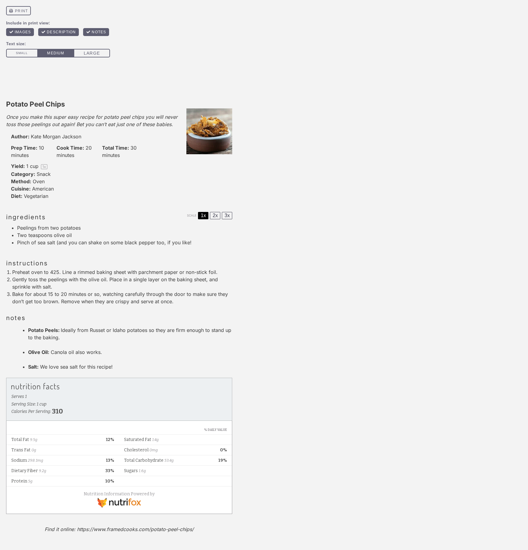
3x (227, 215)
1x (203, 215)
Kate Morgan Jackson (56, 136)
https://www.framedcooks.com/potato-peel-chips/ (135, 529)
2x (215, 215)
